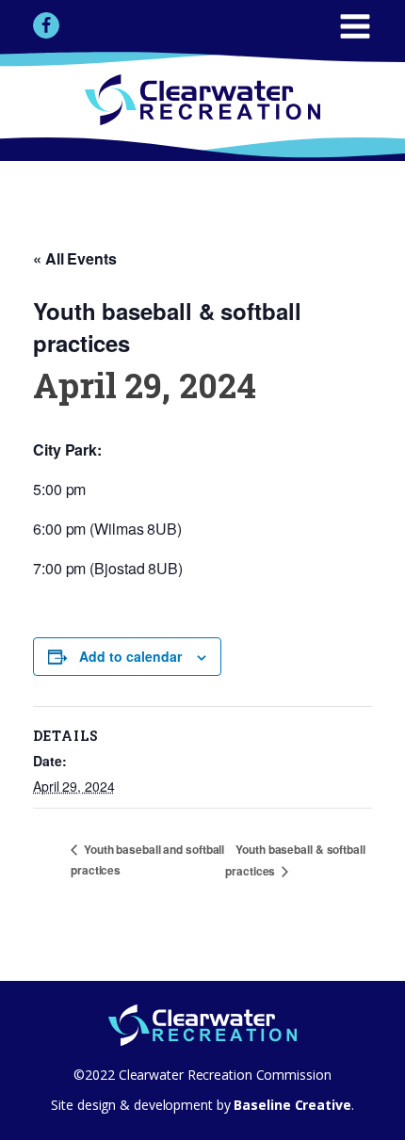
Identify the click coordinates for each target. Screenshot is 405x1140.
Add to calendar (130, 656)
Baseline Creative (291, 1105)
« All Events (75, 258)
